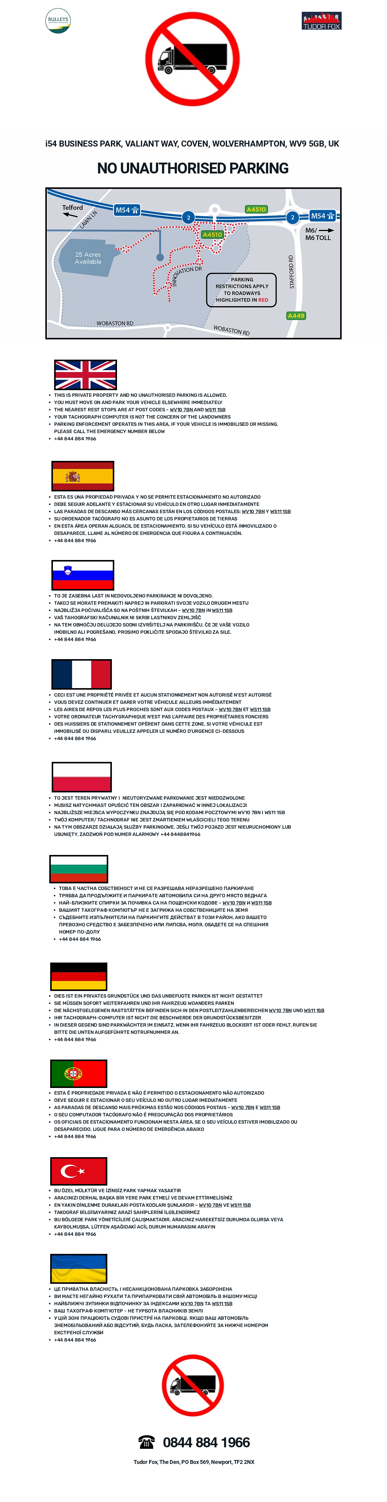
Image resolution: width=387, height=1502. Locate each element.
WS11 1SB (215, 410)
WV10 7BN (182, 410)
